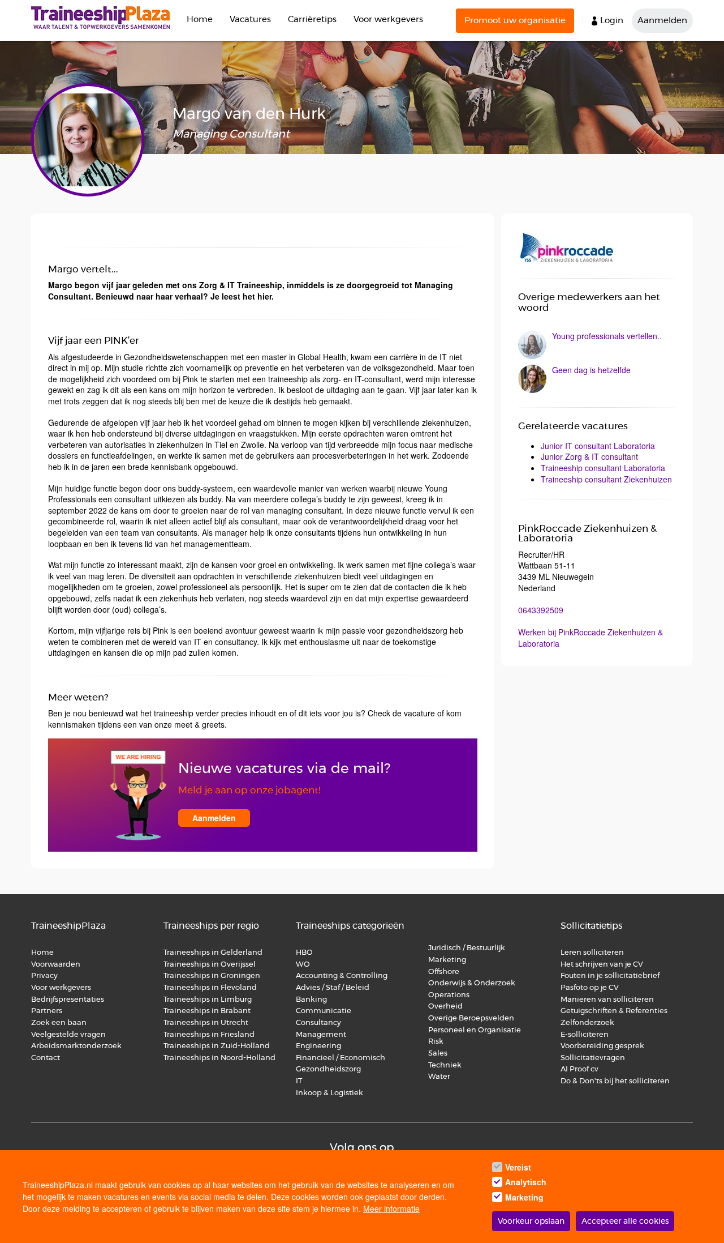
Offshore (443, 972)
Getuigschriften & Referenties (614, 1011)
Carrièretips (312, 19)
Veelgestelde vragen (68, 1035)
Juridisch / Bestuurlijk (466, 948)
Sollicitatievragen (593, 1058)
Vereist (518, 1167)
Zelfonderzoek (587, 1023)
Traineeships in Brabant (207, 1011)
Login (611, 20)
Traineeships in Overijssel (209, 964)
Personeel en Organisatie (474, 1030)
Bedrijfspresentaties (67, 999)
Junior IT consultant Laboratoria (598, 445)
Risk (435, 1041)
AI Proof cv (579, 1069)
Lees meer (597, 345)
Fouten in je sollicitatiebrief (610, 976)
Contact (45, 1058)
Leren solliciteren (592, 952)
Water (439, 1076)
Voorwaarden (55, 964)
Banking (311, 999)
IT (299, 1081)
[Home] (104, 17)
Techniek (445, 1065)
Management (321, 1035)
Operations (448, 995)
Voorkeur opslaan (531, 1221)
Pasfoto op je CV (590, 988)
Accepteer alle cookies (625, 1221)
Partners (46, 1011)
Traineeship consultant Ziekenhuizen (606, 479)
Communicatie (323, 1011)
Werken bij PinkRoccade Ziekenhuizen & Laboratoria (590, 637)
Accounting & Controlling (341, 976)
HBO (304, 952)
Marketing (448, 960)
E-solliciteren (585, 1035)
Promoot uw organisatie (515, 20)
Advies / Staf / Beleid (332, 988)
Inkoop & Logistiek (329, 1093)
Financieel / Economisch (340, 1058)
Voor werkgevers (388, 19)
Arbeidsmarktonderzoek (76, 1046)
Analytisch (525, 1182)
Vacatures (250, 19)
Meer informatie (391, 1208)
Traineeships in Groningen (211, 976)
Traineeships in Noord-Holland (219, 1058)
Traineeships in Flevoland (210, 988)
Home (200, 19)
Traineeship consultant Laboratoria (603, 467)
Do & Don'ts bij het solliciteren (615, 1081)
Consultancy (318, 1023)
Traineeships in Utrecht (205, 1023)
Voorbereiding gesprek (602, 1046)
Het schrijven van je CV (602, 964)
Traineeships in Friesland (209, 1035)
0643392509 (540, 610)
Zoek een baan (59, 1023)
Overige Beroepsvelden (471, 1018)
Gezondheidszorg (328, 1069)
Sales (437, 1053)
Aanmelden (662, 20)
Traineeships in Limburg (207, 999)
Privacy (44, 976)
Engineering (318, 1046)
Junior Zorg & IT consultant (589, 456)
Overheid (445, 1006)
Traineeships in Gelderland (212, 952)
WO (303, 964)
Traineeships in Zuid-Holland (216, 1046)
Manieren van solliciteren (607, 999)
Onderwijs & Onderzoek (471, 983)
